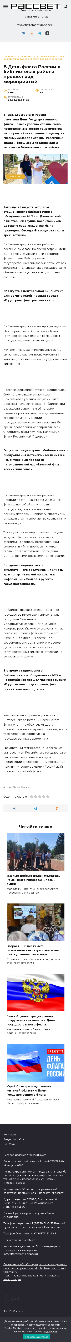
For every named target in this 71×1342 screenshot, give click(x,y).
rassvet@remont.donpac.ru (35, 25)
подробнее (18, 1324)
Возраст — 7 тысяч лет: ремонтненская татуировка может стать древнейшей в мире (34, 950)
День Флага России (18, 787)
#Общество (15, 176)
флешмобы (25, 142)
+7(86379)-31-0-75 (35, 16)
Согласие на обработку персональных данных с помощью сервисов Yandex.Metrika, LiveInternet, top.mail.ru (35, 1268)
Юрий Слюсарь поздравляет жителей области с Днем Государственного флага (29, 1090)
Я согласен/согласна (36, 1336)
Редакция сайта (13, 1139)
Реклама (9, 1144)
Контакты (9, 1134)
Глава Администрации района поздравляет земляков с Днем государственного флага (31, 1020)
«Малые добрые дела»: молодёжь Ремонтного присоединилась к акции (33, 880)
